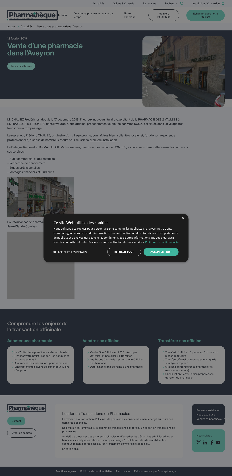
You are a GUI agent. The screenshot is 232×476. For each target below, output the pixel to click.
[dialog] (116, 238)
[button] (70, 252)
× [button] (182, 218)
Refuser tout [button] (124, 251)
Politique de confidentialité (162, 242)
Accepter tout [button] (161, 251)
